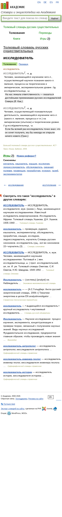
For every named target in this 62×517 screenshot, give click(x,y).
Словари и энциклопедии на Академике (28, 12)
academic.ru (13, 5)
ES (51, 2)
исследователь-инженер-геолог (22, 359)
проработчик (34, 170)
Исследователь (12, 279)
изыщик (33, 163)
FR (57, 2)
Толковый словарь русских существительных (31, 27)
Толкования (17, 32)
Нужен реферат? (26, 155)
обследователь (34, 167)
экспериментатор (12, 174)
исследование (16, 185)
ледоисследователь (14, 167)
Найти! (54, 18)
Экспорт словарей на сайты (12, 409)
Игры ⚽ (45, 38)
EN (39, 2)
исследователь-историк (17, 372)
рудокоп (46, 170)
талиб (55, 170)
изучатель (8, 163)
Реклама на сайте (35, 399)
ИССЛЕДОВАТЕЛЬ (13, 205)
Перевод (23, 64)
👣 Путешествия (8, 404)
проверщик (19, 170)
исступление (49, 185)
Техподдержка (21, 399)
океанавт (48, 167)
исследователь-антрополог (19, 346)
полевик (7, 170)
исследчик (44, 163)
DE (45, 2)
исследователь (12, 229)
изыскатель (21, 163)
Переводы (45, 32)
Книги (16, 38)
